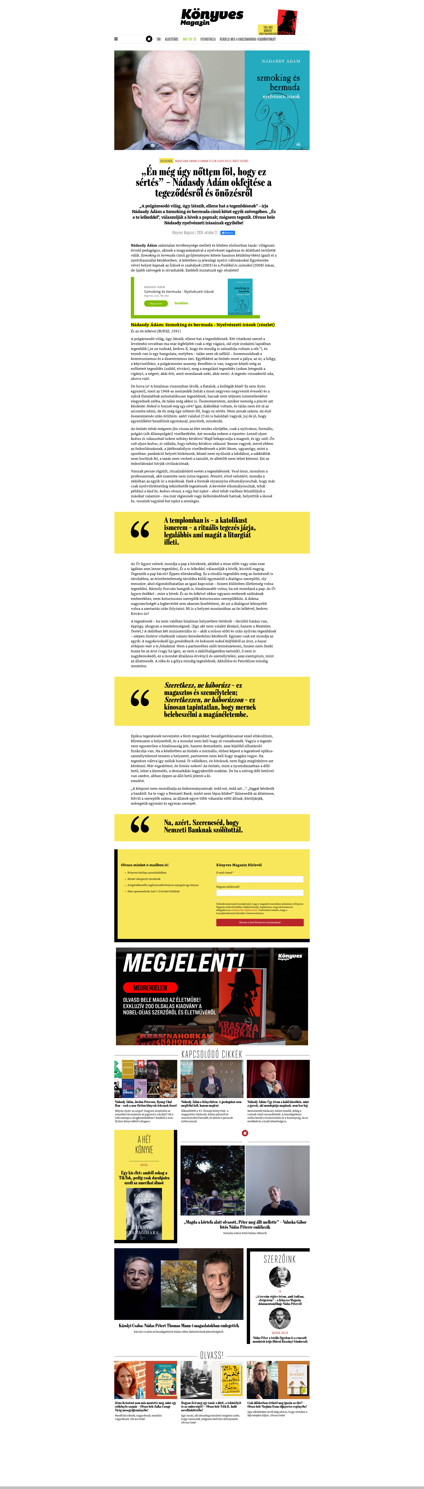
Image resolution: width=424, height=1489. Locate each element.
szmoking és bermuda (198, 161)
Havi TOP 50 (190, 39)
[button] (116, 39)
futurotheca (209, 39)
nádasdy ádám (181, 161)
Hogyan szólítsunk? (228, 887)
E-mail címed (225, 873)
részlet (228, 161)
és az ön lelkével (217, 161)
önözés (236, 161)
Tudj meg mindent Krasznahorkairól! (268, 31)
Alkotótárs (173, 39)
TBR (160, 39)
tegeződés (243, 161)
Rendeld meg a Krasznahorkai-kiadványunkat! (249, 39)
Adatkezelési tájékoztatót (244, 910)
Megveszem (156, 303)
